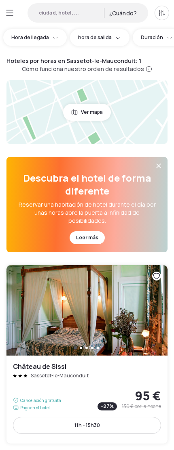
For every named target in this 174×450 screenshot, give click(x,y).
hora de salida (95, 37)
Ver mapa (92, 112)
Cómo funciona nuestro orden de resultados (83, 69)
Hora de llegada (30, 37)
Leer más (87, 237)
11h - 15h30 (87, 425)
